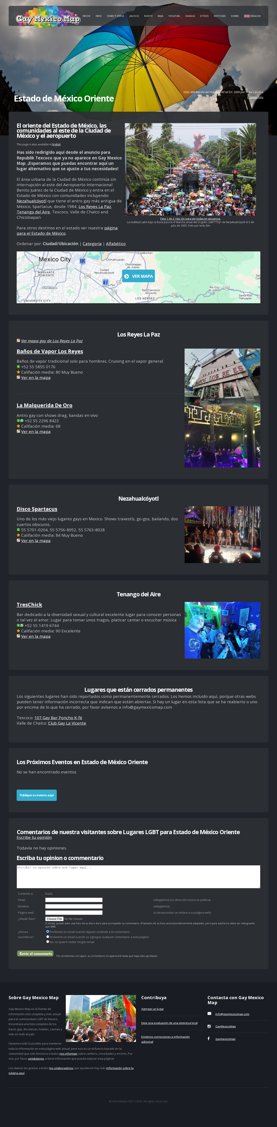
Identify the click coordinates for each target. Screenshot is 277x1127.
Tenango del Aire (33, 211)
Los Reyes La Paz (95, 206)
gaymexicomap (225, 1039)
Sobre (235, 15)
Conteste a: (25, 893)
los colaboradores (61, 1068)
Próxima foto (255, 97)
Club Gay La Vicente (67, 723)
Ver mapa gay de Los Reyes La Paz (52, 340)
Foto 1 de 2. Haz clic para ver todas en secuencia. (190, 219)
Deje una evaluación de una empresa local (169, 1023)
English (255, 15)
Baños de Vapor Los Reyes (50, 351)
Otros (204, 15)
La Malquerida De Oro (44, 405)
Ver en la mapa (36, 377)
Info (99, 15)
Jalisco (134, 15)
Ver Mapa (142, 276)
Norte (148, 15)
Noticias (220, 15)
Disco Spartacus (37, 508)
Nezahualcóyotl (31, 200)
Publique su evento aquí (37, 795)
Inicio (86, 15)
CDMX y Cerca (115, 15)
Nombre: (23, 906)
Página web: (26, 912)
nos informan (68, 1054)
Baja (160, 15)
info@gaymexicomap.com (232, 1014)
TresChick (29, 604)
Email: (22, 900)
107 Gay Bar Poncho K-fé (58, 717)
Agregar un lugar (152, 1009)
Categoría (92, 243)
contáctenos (36, 1058)
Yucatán (174, 15)
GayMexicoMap (225, 1026)
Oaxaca (190, 15)
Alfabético (116, 243)
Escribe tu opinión (34, 837)
